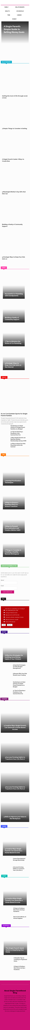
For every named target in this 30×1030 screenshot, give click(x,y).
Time (8, 15)
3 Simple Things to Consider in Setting (14, 128)
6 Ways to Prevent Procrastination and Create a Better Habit (12, 528)
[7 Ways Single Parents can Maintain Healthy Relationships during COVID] (6, 440)
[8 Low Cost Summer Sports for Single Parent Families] (15, 398)
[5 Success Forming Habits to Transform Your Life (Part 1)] (15, 748)
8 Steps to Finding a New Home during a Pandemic (19, 910)
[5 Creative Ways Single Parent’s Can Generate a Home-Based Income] (15, 719)
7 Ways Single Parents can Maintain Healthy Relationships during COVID (18, 439)
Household (20, 11)
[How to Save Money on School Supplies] (7, 919)
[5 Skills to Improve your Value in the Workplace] (15, 808)
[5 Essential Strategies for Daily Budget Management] (7, 667)
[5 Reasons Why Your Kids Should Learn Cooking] (7, 676)
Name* (2, 580)
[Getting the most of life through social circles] (15, 81)
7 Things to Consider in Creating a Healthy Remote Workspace (13, 552)
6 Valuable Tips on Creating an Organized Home (20, 959)
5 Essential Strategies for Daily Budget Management (19, 666)
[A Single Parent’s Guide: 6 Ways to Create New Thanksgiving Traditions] (15, 144)
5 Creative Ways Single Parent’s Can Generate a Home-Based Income (15, 727)
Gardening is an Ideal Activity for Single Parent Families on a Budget (18, 427)
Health (7, 11)
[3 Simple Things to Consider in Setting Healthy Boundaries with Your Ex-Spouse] (15, 113)
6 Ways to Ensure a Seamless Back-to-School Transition (11, 504)
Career (19, 15)
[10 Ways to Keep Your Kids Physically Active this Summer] (6, 446)
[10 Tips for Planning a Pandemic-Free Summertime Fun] (6, 434)
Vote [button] (3, 625)
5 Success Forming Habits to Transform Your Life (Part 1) (18, 868)
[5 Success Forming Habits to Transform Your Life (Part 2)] (15, 778)
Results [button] (10, 625)
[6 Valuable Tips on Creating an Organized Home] (8, 960)
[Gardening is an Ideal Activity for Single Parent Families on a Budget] (6, 428)
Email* (2, 585)
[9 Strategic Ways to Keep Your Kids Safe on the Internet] (15, 242)
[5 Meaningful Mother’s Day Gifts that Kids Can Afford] (15, 177)
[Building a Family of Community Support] (15, 209)
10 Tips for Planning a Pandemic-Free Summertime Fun (17, 433)
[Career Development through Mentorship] (7, 861)
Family (6, 7)
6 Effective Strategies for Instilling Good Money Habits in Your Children (14, 657)
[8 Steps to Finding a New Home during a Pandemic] (7, 910)
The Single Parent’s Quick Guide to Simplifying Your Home (15, 950)
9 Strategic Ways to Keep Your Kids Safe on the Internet (13, 365)
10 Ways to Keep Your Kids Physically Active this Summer (18, 445)
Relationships (19, 7)
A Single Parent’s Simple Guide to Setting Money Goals (14, 29)
